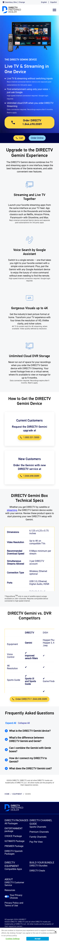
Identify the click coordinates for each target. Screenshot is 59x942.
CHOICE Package (13, 836)
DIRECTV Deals (37, 870)
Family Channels (38, 836)
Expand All (10, 723)
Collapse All (24, 723)
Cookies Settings (13, 939)
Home (7, 794)
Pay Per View (36, 841)
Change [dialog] (22, 2)
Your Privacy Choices (16, 896)
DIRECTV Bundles (38, 865)
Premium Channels (39, 831)
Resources (10, 890)
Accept (38, 939)
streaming (12, 510)
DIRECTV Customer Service (14, 884)
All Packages (11, 823)
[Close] (55, 932)
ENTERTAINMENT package (14, 829)
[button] (29, 731)
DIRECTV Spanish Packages (14, 852)
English (44, 2)
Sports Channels (38, 826)
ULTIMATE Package (14, 841)
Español (53, 2)
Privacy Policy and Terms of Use (14, 904)
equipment (17, 794)
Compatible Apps (13, 869)
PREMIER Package (14, 846)
